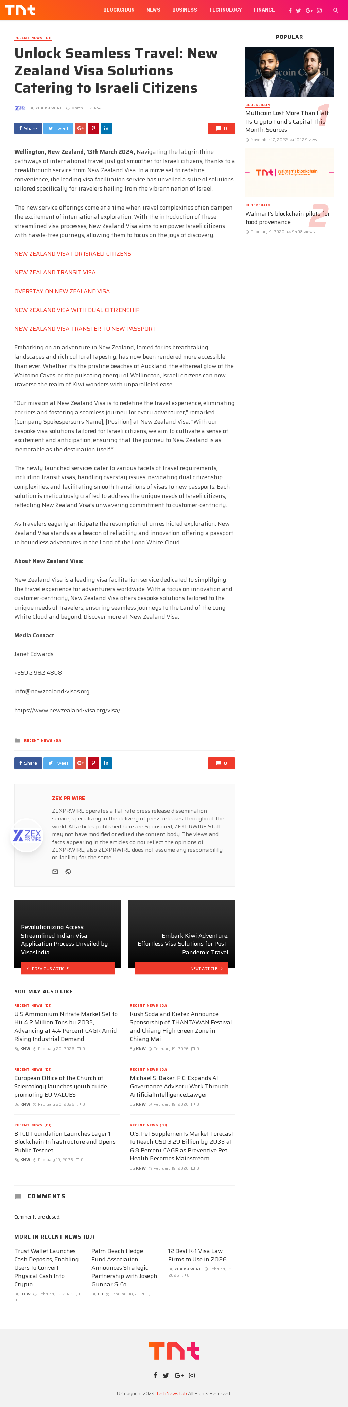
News (153, 10)
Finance (264, 10)
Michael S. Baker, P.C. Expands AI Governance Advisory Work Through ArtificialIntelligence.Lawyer (179, 1086)
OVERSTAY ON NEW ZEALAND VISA (62, 291)
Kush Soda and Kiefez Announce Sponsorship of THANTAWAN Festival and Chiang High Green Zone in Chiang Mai (181, 1026)
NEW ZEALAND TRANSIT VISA (55, 272)
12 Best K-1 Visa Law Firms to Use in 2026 (197, 1255)
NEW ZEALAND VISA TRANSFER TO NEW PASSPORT (85, 328)
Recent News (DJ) (33, 38)
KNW (25, 1048)
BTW (25, 1294)
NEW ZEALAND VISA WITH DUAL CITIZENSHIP (77, 310)
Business (184, 10)
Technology (225, 10)
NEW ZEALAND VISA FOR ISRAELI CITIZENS (72, 253)
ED (100, 1294)
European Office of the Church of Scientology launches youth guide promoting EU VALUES (60, 1086)
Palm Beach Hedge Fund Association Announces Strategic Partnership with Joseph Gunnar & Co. (124, 1268)
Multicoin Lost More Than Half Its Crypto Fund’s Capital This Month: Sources (287, 121)
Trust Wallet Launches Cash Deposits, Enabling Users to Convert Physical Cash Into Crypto (46, 1268)
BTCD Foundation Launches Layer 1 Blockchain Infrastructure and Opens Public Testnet (65, 1142)
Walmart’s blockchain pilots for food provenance (287, 218)
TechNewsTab (171, 1393)
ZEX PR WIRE (49, 108)
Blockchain (119, 10)
